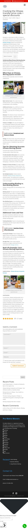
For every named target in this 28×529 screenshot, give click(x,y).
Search (22, 377)
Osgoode (5, 435)
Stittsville (6, 449)
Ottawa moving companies (14, 175)
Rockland (6, 440)
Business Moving (14, 461)
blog (17, 18)
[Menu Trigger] (25, 5)
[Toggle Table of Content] (14, 56)
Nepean (5, 433)
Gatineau (6, 430)
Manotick (6, 446)
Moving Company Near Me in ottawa (11, 401)
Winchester (6, 442)
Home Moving (13, 459)
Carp (5, 451)
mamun (6, 18)
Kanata (5, 437)
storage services (14, 245)
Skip (1, 526)
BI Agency (12, 495)
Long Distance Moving (15, 464)
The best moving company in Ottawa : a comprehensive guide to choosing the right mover (13, 397)
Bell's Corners (7, 453)
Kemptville (6, 444)
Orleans (5, 432)
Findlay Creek (7, 447)
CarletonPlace (7, 439)
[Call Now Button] (25, 526)
